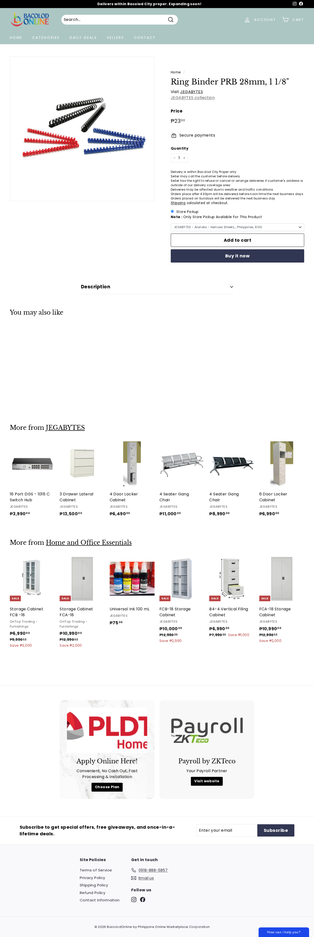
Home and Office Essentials (89, 542)
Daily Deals (83, 37)
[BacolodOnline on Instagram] (133, 899)
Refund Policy (92, 892)
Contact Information (100, 900)
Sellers (115, 37)
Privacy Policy (92, 877)
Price (176, 111)
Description (95, 286)
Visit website (206, 781)
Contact (145, 37)
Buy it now (237, 256)
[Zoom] (82, 129)
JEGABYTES (191, 92)
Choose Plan (107, 786)
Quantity (179, 148)
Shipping (178, 203)
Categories (46, 37)
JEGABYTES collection (193, 97)
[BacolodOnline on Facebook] (142, 899)
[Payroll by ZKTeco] (207, 730)
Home (16, 37)
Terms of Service (96, 870)
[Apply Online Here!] (107, 730)
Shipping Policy (94, 885)
